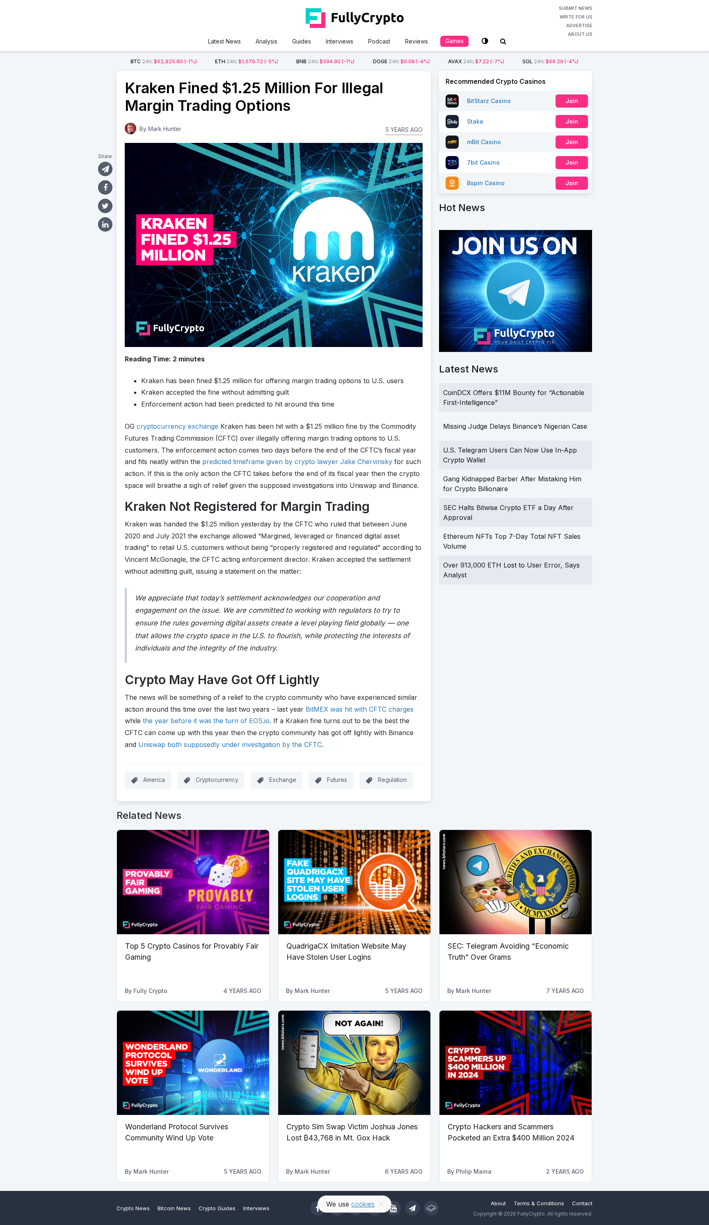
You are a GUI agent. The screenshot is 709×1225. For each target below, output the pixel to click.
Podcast (379, 41)
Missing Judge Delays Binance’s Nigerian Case (515, 426)
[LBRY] (431, 1208)
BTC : (163, 61)
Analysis (266, 41)
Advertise (579, 25)
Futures (337, 779)
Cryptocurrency (217, 779)
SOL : (550, 61)
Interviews (339, 41)
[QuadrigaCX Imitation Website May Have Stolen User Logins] (354, 882)
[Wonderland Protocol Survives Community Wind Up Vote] (193, 1063)
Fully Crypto (150, 990)
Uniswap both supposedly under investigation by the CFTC (230, 744)
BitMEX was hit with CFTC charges (360, 709)
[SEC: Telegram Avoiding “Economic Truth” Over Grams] (515, 882)
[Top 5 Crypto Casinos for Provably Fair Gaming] (193, 882)
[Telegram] (412, 1208)
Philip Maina (474, 1171)
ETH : (246, 61)
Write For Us (576, 17)
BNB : (325, 61)
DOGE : (401, 61)
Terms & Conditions (539, 1203)
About (498, 1203)
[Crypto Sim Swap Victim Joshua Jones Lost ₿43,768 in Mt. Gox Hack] (354, 1063)
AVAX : (476, 61)
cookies (363, 1204)
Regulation (392, 779)
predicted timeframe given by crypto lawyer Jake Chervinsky (297, 461)
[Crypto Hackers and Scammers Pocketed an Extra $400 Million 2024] (515, 1063)
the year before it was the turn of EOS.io (206, 721)
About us (580, 34)
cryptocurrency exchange (177, 426)
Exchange (282, 779)
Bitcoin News (174, 1208)
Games (454, 40)
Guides (301, 41)
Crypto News (133, 1208)
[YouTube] (393, 1208)
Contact (582, 1203)
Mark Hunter (164, 128)
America (154, 779)
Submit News (575, 8)
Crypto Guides (217, 1208)
